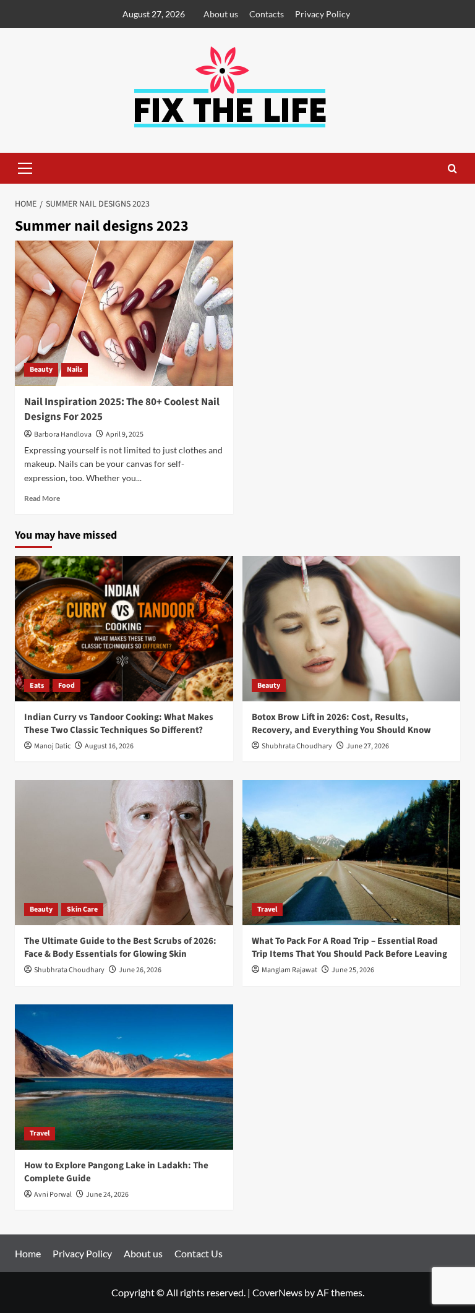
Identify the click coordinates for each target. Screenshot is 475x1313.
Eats (37, 685)
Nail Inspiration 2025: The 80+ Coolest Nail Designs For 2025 (122, 409)
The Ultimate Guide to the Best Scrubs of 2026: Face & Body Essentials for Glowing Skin (120, 947)
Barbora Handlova (63, 434)
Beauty (41, 369)
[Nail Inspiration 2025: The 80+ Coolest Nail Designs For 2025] (124, 313)
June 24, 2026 (107, 1194)
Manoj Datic (52, 746)
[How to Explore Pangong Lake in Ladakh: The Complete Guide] (124, 1077)
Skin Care (82, 909)
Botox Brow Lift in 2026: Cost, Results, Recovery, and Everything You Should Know (341, 724)
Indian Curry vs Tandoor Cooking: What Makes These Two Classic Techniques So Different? (118, 724)
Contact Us (198, 1253)
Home (28, 1253)
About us (220, 14)
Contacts (266, 14)
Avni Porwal (53, 1194)
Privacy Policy (322, 14)
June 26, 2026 (140, 970)
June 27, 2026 (367, 746)
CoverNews (277, 1292)
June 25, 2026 (353, 970)
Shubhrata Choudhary (297, 746)
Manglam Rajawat (289, 970)
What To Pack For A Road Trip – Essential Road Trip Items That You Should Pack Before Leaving (349, 947)
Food (66, 685)
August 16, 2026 (109, 746)
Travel (267, 909)
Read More (42, 498)
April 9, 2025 (124, 434)
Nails (74, 369)
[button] (25, 168)
